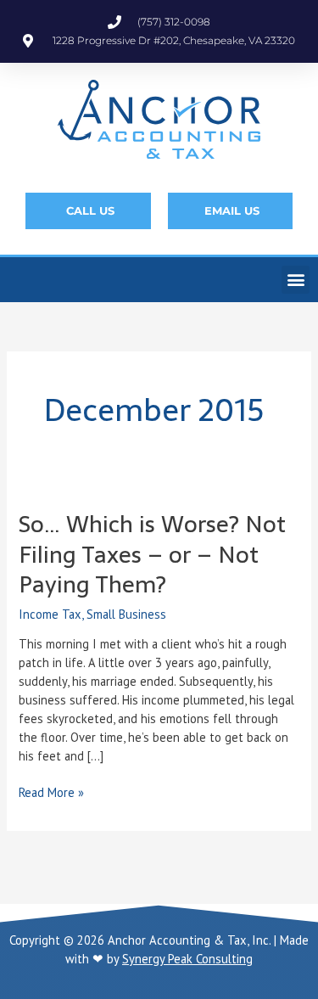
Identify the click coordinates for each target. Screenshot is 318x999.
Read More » (51, 791)
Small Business (126, 614)
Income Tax (50, 614)
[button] (296, 280)
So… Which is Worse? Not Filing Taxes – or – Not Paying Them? (152, 554)
